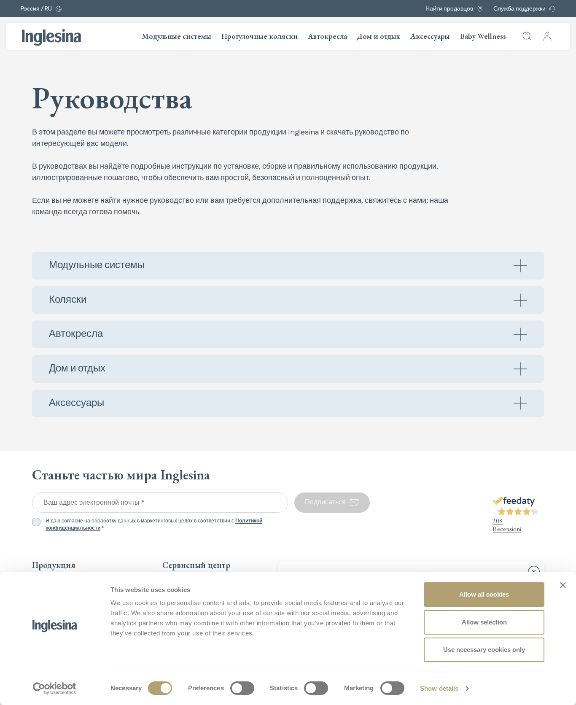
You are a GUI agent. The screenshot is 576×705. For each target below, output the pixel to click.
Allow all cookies (484, 594)
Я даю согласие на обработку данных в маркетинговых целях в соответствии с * (154, 525)
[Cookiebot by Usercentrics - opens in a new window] (55, 688)
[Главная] (51, 37)
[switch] (242, 688)
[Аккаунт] (547, 36)
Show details (439, 688)
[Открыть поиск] (527, 36)
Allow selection (484, 622)
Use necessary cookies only (484, 649)
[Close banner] (563, 585)
